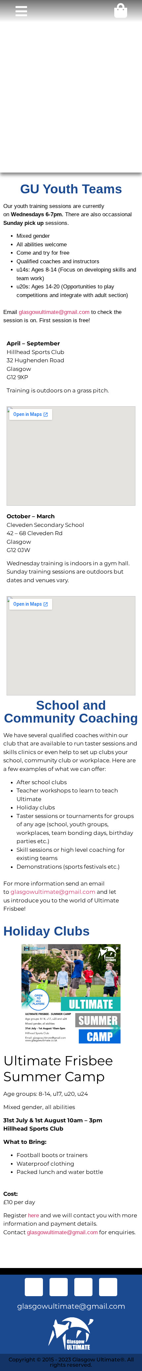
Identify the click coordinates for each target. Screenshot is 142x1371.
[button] (21, 11)
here (33, 1215)
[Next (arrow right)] (130, 685)
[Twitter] (59, 1287)
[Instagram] (108, 1287)
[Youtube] (83, 1287)
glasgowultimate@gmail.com (54, 312)
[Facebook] (34, 1287)
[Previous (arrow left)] (11, 685)
